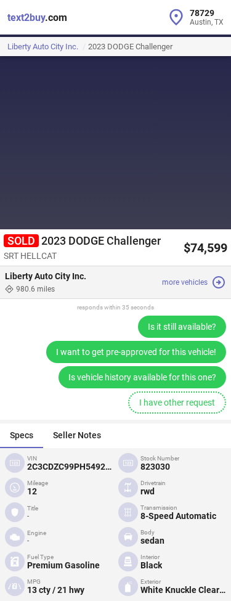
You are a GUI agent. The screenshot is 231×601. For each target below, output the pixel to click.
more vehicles (185, 282)
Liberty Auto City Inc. (42, 46)
